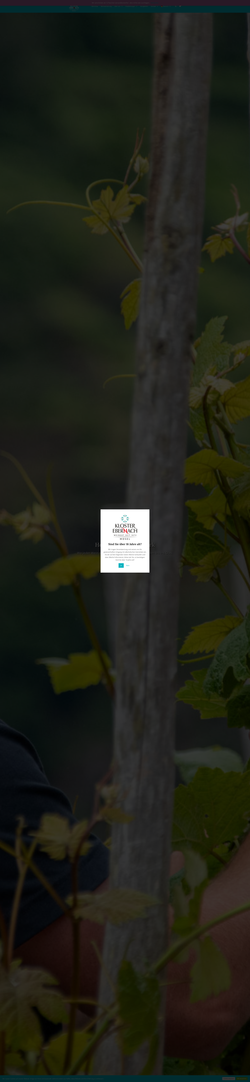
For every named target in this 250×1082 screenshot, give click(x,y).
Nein (127, 565)
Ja (121, 565)
